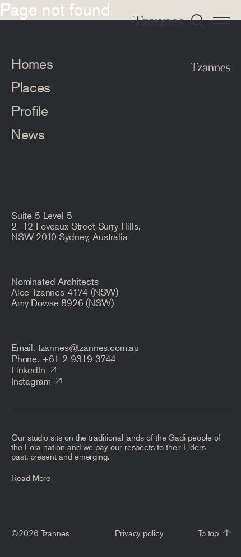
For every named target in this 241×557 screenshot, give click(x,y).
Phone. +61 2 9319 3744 (63, 358)
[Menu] (221, 20)
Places (30, 87)
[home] (210, 68)
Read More (30, 477)
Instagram (30, 380)
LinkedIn (28, 369)
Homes (32, 64)
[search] (198, 20)
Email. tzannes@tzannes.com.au (75, 347)
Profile (29, 111)
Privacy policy (139, 532)
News (28, 134)
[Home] (158, 20)
